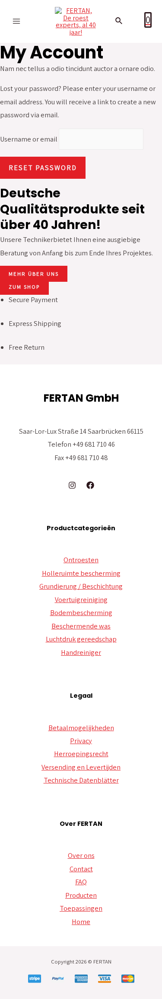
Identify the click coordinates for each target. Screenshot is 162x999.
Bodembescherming (81, 612)
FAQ (81, 881)
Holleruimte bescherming (81, 573)
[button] (33, 274)
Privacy (81, 740)
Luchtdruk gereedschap (81, 639)
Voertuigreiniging (81, 599)
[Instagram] (72, 485)
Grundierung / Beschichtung (81, 586)
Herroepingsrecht (81, 753)
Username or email (28, 139)
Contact (81, 868)
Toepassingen (81, 908)
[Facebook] (90, 485)
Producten (81, 895)
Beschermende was (81, 626)
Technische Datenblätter (81, 780)
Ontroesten (81, 559)
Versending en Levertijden (81, 767)
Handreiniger (81, 652)
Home (81, 921)
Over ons (81, 855)
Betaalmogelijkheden (81, 727)
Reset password (43, 167)
